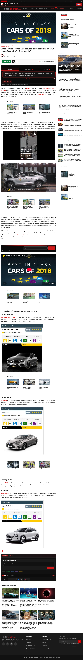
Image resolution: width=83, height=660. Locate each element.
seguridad (5, 550)
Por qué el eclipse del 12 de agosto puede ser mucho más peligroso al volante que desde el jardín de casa (46, 601)
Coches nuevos (60, 8)
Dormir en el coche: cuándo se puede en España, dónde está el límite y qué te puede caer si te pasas (46, 623)
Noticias (25, 8)
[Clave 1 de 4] (26, 78)
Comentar (50, 568)
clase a (25, 233)
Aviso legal (44, 645)
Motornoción (34, 8)
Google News (13, 579)
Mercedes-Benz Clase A (8, 317)
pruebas (28, 88)
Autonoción (26, 657)
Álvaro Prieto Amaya (10, 54)
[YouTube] (15, 644)
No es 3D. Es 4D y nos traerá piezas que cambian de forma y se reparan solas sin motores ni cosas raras (70, 106)
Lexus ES (4, 400)
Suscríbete (51, 248)
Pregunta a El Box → (7, 81)
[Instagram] (11, 644)
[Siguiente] (54, 79)
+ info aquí (74, 645)
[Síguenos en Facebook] (18, 579)
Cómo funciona (25, 84)
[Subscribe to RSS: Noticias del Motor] (12, 46)
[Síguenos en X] (21, 579)
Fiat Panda (46, 88)
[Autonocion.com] (12, 8)
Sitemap (27, 651)
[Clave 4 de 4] (31, 78)
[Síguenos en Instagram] (25, 579)
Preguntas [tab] (28, 69)
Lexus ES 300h (5, 483)
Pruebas (41, 8)
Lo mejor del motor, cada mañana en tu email (12, 248)
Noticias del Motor (6, 46)
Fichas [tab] (47, 69)
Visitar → (53, 575)
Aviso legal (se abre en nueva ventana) (22, 250)
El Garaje (53, 8)
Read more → (79, 140)
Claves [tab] (10, 69)
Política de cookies (46, 648)
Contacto (44, 642)
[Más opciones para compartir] (16, 61)
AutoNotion (79, 8)
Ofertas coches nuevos (30, 645)
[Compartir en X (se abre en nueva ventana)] (13, 61)
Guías (45, 8)
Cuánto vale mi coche (30, 648)
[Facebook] (3, 644)
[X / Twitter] (7, 644)
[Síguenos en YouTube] (28, 579)
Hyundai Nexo (5, 493)
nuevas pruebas (41, 94)
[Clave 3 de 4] (29, 78)
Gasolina (70, 8)
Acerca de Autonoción (46, 639)
